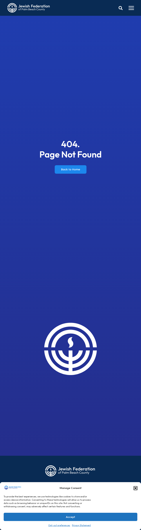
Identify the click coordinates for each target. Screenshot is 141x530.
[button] (135, 488)
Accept (70, 517)
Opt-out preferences (59, 525)
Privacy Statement (81, 525)
